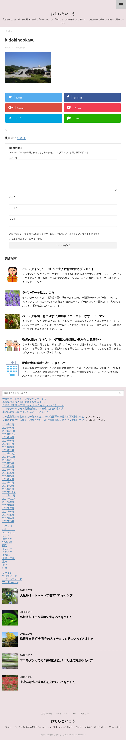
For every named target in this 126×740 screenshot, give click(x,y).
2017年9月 (8, 502)
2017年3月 (8, 521)
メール (13, 208)
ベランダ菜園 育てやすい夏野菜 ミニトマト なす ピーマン (63, 316)
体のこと (7, 539)
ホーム (74, 713)
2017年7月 (8, 508)
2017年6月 (8, 511)
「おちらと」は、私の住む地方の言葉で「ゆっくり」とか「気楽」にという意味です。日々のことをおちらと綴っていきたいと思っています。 (63, 727)
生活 (4, 565)
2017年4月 (8, 518)
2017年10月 (9, 498)
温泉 (4, 561)
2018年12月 (9, 453)
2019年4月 (8, 444)
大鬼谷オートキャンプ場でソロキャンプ (24, 399)
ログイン (7, 573)
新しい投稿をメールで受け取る (27, 239)
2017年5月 (8, 515)
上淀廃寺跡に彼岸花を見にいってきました (25, 411)
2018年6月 (8, 473)
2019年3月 (8, 447)
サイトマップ (61, 713)
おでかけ (7, 526)
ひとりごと (8, 529)
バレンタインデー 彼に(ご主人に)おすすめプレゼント (58, 269)
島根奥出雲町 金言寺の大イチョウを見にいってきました (33, 405)
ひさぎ (21, 138)
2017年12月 (9, 492)
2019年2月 (8, 450)
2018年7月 (8, 469)
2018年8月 (8, 466)
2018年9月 (8, 463)
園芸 (4, 545)
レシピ (6, 536)
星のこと (7, 548)
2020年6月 (8, 427)
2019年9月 (8, 437)
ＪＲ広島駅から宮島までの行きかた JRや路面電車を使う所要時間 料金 (43, 416)
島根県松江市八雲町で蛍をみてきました (24, 402)
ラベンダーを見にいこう (39, 292)
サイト (12, 219)
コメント (13, 157)
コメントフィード (12, 579)
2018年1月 (8, 489)
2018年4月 (8, 479)
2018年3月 (8, 482)
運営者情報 (85, 713)
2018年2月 (8, 486)
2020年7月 (8, 424)
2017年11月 (8, 495)
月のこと (7, 552)
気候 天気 (8, 558)
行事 (4, 568)
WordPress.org (10, 582)
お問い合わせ (46, 713)
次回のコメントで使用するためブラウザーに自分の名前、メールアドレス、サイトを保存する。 (55, 234)
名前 (12, 197)
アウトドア (8, 532)
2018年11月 (8, 457)
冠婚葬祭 (7, 542)
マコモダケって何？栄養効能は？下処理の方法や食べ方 (33, 408)
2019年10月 (9, 434)
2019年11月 (8, 431)
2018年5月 (8, 476)
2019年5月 (8, 440)
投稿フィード (9, 576)
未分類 (6, 555)
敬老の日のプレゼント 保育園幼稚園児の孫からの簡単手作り (64, 339)
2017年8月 (8, 505)
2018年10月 (9, 460)
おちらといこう (63, 14)
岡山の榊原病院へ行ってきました (44, 363)
